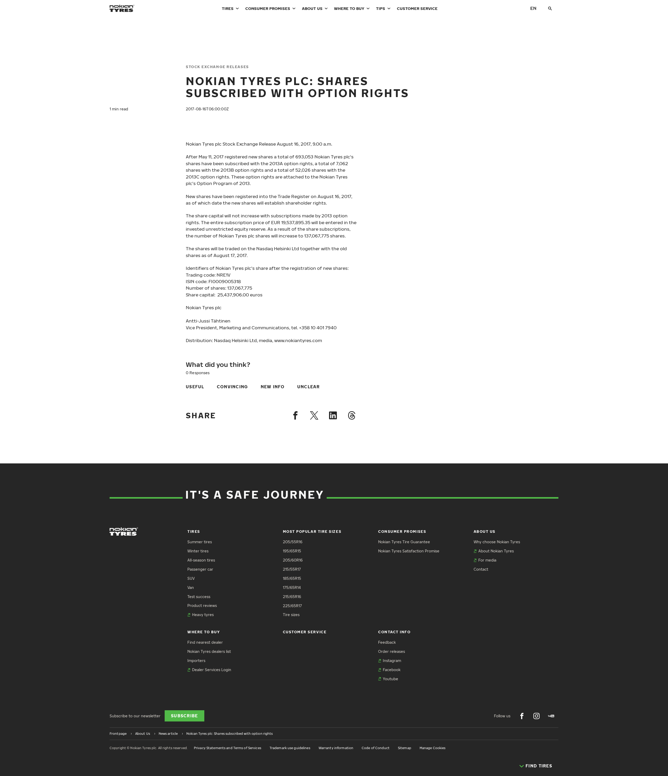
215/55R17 (292, 569)
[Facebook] (295, 415)
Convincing (232, 386)
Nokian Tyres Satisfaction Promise (408, 551)
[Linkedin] (333, 415)
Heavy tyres (203, 614)
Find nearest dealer (205, 642)
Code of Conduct (376, 748)
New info (273, 386)
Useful (195, 386)
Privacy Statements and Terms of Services (227, 748)
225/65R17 (292, 606)
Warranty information (336, 748)
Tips (380, 8)
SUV (191, 578)
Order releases (391, 651)
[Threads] (351, 415)
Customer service (417, 8)
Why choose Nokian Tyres (497, 542)
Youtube (390, 679)
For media (487, 560)
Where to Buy (349, 8)
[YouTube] (551, 716)
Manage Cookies (433, 748)
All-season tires (201, 560)
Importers (196, 660)
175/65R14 (292, 587)
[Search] (550, 8)
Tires (228, 8)
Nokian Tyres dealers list (209, 651)
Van (190, 587)
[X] (314, 415)
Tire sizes (291, 614)
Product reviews (202, 605)
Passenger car (200, 569)
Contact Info (394, 632)
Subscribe (184, 715)
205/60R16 (293, 560)
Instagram (392, 660)
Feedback (387, 642)
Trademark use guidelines (290, 748)
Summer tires (199, 542)
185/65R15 (292, 578)
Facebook (392, 669)
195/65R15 (292, 551)
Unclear (308, 386)
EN (533, 8)
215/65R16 (292, 596)
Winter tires (197, 551)
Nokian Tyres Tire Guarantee (404, 542)
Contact (481, 569)
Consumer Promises (267, 8)
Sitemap (404, 748)
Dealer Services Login (211, 669)
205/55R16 (292, 542)
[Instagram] (536, 716)
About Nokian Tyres (496, 551)
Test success (198, 596)
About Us (312, 8)
